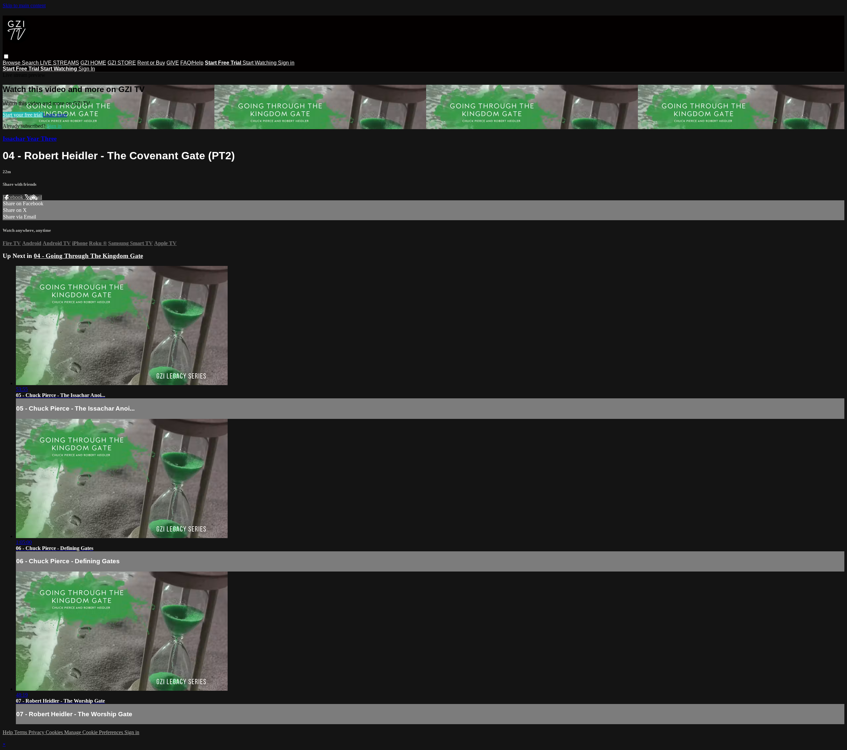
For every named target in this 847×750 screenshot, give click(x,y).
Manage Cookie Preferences (94, 732)
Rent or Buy (151, 63)
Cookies (55, 732)
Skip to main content (24, 5)
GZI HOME (93, 63)
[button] (6, 56)
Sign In (86, 69)
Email (36, 197)
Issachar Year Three (30, 138)
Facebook (13, 197)
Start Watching (260, 63)
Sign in (286, 63)
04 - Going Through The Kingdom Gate (88, 255)
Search (31, 63)
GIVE (172, 63)
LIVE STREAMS (59, 63)
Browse (12, 63)
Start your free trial (23, 115)
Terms (21, 732)
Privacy (37, 732)
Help (8, 732)
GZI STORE (122, 63)
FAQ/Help (191, 63)
